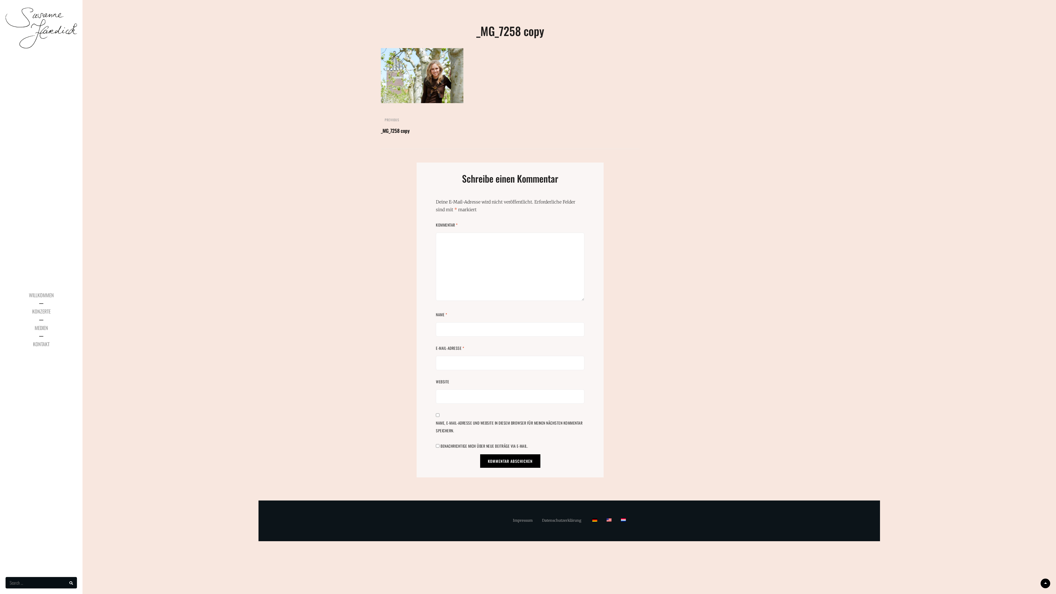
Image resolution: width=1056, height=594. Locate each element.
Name (441, 314)
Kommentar (447, 225)
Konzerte (41, 311)
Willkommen (41, 295)
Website (442, 381)
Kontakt (41, 344)
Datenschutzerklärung (561, 520)
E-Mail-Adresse (450, 348)
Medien (41, 327)
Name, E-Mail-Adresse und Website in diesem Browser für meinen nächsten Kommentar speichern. (509, 426)
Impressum (523, 520)
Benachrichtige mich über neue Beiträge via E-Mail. (484, 446)
